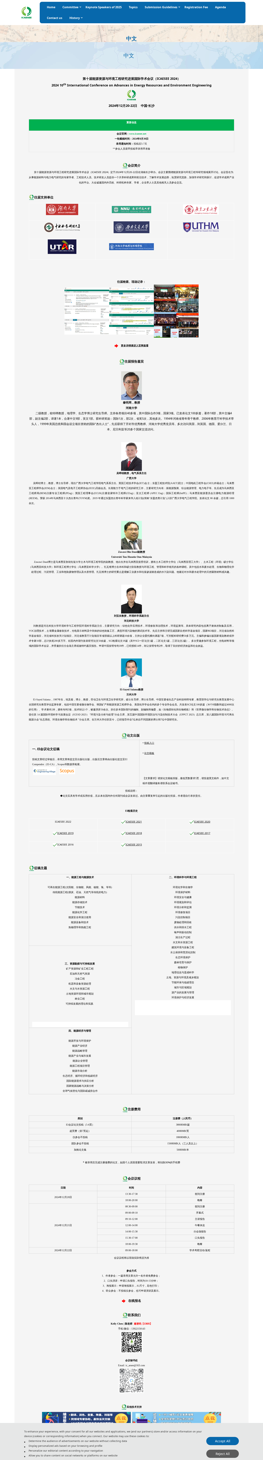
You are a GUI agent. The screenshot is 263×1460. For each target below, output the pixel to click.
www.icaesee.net (137, 133)
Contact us (54, 18)
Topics (133, 7)
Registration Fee (196, 7)
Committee (70, 7)
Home (51, 7)
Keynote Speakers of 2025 (104, 7)
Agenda (220, 7)
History (74, 18)
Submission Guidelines (161, 7)
